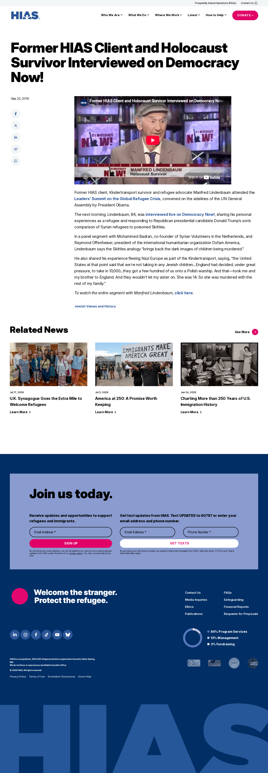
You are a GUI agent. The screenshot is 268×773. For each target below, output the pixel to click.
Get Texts (179, 543)
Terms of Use (37, 676)
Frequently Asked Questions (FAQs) (215, 3)
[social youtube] (57, 635)
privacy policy (76, 553)
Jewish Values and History (95, 306)
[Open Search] (255, 3)
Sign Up (71, 543)
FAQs (228, 592)
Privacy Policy (18, 676)
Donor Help (84, 676)
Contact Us (247, 3)
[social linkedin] (16, 137)
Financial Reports (236, 607)
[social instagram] (25, 635)
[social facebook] (16, 114)
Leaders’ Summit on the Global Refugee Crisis (117, 198)
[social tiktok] (46, 635)
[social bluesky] (68, 635)
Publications (194, 614)
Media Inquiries (196, 600)
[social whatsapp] (16, 161)
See (242, 332)
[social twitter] (16, 125)
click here (184, 293)
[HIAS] (64, 596)
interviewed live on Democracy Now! (180, 214)
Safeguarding (233, 600)
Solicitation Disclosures (61, 676)
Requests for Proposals (241, 614)
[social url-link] (16, 149)
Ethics (189, 607)
